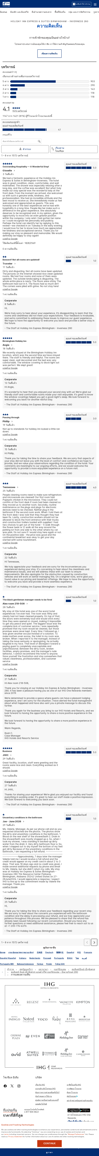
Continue (49, 1143)
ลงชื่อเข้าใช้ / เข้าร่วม (83, 4)
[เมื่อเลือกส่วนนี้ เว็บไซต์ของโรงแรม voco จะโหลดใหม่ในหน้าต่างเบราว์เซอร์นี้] (42, 1018)
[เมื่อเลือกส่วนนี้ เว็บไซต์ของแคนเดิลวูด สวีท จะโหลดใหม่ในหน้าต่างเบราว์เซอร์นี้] (83, 1053)
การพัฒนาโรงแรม (74, 1088)
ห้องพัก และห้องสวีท (19, 12)
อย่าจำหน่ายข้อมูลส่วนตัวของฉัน (80, 1100)
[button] (95, 4)
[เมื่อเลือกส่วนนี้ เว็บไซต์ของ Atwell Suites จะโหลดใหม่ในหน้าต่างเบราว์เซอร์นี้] (33, 1053)
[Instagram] (18, 1085)
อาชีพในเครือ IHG (74, 1085)
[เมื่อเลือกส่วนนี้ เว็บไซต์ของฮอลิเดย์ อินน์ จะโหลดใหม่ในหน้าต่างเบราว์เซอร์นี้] (66, 1036)
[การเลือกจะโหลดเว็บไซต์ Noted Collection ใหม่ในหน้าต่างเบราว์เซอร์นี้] (28, 1018)
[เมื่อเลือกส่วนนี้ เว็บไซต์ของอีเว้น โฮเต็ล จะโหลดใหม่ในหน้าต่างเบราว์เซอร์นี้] (33, 1036)
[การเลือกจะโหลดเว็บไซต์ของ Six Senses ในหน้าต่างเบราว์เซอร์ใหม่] (16, 1001)
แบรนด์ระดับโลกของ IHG (45, 1088)
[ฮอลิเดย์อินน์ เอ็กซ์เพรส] (6, 4)
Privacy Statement (15, 1136)
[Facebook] (6, 1085)
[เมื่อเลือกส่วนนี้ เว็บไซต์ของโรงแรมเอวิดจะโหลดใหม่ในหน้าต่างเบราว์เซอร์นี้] (16, 1053)
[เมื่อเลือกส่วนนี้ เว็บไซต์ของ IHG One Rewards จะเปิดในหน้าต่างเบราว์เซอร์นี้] (49, 1067)
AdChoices (71, 1096)
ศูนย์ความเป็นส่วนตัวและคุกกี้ (47, 1100)
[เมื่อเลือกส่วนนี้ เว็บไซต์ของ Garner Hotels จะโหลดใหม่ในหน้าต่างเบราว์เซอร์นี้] (83, 1036)
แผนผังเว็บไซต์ (41, 1104)
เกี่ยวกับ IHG (40, 1085)
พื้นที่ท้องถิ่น (60, 12)
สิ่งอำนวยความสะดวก (42, 12)
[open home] (3, 972)
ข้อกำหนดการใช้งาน (43, 1096)
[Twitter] (12, 1085)
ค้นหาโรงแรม (72, 1092)
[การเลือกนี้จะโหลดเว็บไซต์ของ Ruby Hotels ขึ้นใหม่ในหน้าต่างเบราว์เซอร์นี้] (56, 1018)
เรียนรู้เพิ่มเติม (75, 1121)
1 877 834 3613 (31, 1112)
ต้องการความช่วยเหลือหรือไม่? (47, 1092)
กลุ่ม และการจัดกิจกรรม (79, 12)
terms (6, 1134)
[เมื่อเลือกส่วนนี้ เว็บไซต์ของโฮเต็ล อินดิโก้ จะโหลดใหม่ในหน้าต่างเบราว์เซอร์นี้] (14, 1018)
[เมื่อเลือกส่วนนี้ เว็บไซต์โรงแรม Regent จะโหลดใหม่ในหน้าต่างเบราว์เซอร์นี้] (33, 1001)
